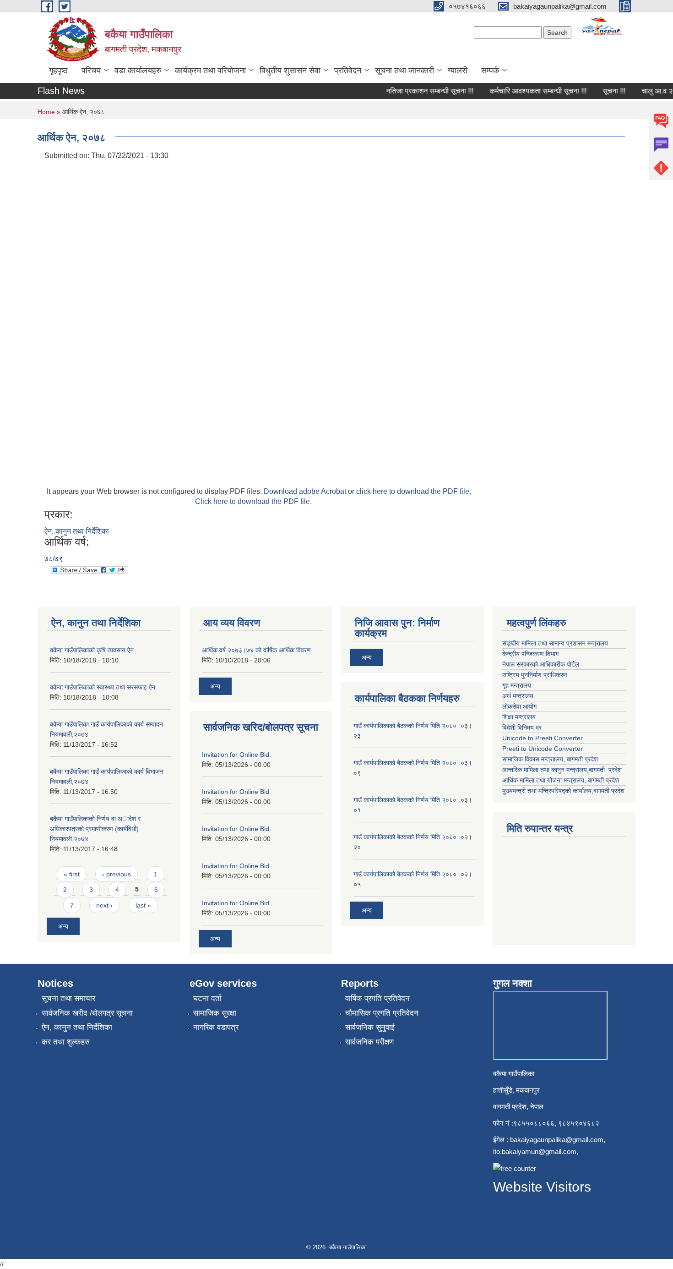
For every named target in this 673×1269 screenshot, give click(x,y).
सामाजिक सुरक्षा (214, 1013)
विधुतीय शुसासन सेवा (290, 70)
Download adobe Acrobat (306, 491)
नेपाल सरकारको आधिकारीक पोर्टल (541, 664)
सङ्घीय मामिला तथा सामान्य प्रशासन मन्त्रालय (556, 643)
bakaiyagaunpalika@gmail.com (556, 1139)
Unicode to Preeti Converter (542, 738)
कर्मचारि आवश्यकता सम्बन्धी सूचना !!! (528, 91)
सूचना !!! (604, 91)
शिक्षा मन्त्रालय (519, 717)
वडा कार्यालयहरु (137, 70)
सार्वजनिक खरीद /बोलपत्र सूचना (87, 1013)
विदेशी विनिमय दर (522, 727)
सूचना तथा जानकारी (404, 70)
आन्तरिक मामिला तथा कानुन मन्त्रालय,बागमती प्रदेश (563, 769)
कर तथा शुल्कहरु (66, 1042)
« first (72, 874)
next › (104, 905)
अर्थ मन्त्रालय (517, 696)
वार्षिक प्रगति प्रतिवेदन (377, 998)
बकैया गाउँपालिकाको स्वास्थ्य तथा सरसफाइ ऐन (102, 687)
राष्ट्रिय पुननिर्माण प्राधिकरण (535, 674)
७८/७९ (53, 559)
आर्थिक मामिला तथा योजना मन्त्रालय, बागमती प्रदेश (561, 780)
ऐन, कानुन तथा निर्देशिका (76, 531)
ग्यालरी (457, 70)
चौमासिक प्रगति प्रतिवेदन (381, 1013)
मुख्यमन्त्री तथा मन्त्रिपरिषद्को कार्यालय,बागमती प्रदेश (563, 790)
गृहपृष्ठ (58, 70)
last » (143, 905)
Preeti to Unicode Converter (542, 748)
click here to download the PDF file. (413, 491)
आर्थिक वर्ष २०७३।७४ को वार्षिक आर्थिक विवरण (256, 650)
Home (46, 111)
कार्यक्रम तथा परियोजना (210, 70)
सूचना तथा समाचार (68, 998)
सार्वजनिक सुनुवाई (370, 1027)
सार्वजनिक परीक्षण (369, 1042)
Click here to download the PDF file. (253, 501)
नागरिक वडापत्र (216, 1027)
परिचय (91, 70)
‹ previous (116, 874)
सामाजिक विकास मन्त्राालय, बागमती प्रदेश (551, 759)
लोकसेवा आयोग (520, 706)
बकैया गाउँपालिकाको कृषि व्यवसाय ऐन (92, 650)
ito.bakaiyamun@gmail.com (534, 1151)
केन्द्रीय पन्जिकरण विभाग (531, 653)
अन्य (63, 926)
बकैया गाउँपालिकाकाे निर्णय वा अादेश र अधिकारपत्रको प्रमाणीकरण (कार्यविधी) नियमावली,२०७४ (95, 828)
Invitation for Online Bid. (236, 754)
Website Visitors (542, 1186)
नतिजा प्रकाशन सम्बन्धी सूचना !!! (420, 91)
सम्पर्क (490, 70)
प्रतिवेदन (347, 70)
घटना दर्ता (207, 998)
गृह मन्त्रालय (517, 685)
